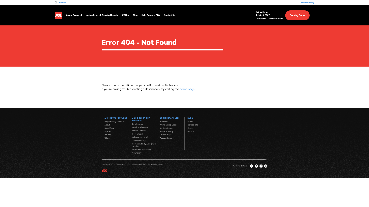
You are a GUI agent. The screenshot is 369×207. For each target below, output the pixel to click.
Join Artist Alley (139, 140)
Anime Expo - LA (74, 15)
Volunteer (136, 153)
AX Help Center (166, 128)
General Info (193, 125)
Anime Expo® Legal (168, 125)
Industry (108, 135)
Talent (107, 138)
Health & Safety (166, 131)
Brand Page (109, 128)
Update (191, 131)
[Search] (56, 2)
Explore (108, 131)
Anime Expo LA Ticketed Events (102, 15)
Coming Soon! (297, 15)
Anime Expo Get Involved (141, 119)
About (107, 125)
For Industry (307, 2)
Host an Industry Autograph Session (144, 145)
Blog (135, 15)
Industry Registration (141, 137)
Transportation (166, 138)
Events (190, 121)
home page (187, 89)
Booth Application (140, 127)
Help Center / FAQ (151, 15)
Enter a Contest (139, 131)
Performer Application (141, 149)
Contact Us (169, 15)
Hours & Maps (166, 135)
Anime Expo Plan (169, 118)
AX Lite (125, 15)
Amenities (164, 121)
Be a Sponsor (138, 124)
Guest (190, 128)
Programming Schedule (115, 121)
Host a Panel (137, 134)
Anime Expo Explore (116, 118)
